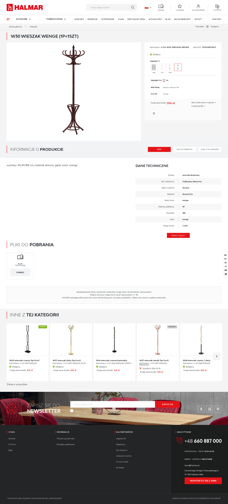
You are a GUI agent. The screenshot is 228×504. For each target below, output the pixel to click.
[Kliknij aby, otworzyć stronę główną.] (25, 7)
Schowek (120, 467)
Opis (159, 149)
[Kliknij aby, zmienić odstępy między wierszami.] (225, 262)
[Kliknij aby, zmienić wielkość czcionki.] (225, 255)
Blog (167, 19)
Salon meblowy (182, 19)
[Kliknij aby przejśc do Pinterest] (218, 409)
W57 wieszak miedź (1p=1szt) (154, 360)
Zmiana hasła (122, 462)
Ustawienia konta (123, 456)
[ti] (196, 498)
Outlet (198, 19)
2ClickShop (215, 498)
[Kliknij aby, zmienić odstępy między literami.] (225, 259)
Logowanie (121, 438)
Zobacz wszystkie (17, 384)
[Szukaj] (133, 7)
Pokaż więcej (178, 235)
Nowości (79, 19)
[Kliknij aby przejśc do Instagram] (209, 409)
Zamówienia (121, 450)
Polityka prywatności (66, 438)
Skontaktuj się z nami (203, 480)
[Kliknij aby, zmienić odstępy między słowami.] (225, 266)
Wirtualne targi (136, 19)
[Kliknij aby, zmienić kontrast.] (225, 274)
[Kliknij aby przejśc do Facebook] (201, 409)
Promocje (92, 19)
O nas (121, 19)
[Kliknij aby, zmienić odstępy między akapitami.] (225, 270)
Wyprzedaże (107, 19)
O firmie (12, 444)
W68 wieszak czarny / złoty (196, 360)
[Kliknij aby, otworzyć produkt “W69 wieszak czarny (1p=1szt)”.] (28, 339)
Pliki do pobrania (184, 149)
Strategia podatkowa (66, 444)
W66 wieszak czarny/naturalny (111, 360)
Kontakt (216, 19)
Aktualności (155, 19)
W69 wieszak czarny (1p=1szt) (24, 360)
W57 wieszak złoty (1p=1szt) (67, 360)
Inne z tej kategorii (210, 149)
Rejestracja (120, 444)
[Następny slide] (216, 356)
